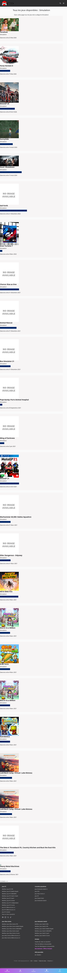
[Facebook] (3, 917)
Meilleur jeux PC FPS (7, 889)
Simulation (3, 34)
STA (14, 289)
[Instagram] (5, 917)
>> (7, 881)
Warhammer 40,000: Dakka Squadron (15, 517)
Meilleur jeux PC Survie (8, 905)
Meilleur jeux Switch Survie (42, 935)
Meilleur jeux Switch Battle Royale (44, 928)
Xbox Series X (4, 71)
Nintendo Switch (10, 109)
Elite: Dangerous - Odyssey (11, 555)
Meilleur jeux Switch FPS (41, 926)
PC (9, 71)
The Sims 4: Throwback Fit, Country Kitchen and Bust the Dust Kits (27, 847)
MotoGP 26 (4, 104)
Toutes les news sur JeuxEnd (42, 942)
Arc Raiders (38, 955)
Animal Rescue (6, 323)
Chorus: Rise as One (8, 284)
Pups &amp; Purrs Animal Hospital (14, 400)
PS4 (14, 172)
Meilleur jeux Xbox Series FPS (10, 924)
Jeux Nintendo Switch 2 (41, 889)
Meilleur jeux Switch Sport (42, 933)
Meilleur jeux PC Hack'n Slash (10, 896)
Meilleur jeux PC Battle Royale (10, 891)
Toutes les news (42, 961)
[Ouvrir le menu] (63, 3)
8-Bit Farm (4, 664)
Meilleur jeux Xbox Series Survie (11, 933)
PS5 (1, 109)
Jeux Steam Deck (39, 898)
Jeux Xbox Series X (40, 893)
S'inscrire (49, 961)
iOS (12, 597)
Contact (35, 961)
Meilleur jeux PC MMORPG (9, 893)
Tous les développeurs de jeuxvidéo (44, 946)
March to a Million (7, 628)
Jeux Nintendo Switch (40, 900)
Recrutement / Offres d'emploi (43, 948)
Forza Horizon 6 (6, 66)
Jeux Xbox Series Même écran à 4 (11, 938)
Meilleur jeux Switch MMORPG (43, 931)
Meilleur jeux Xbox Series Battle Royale (12, 926)
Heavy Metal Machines (9, 866)
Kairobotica (5, 736)
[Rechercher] (60, 3)
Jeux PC (37, 896)
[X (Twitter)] (8, 917)
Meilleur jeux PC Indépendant (10, 903)
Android (15, 597)
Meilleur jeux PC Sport (8, 898)
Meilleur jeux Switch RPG (41, 924)
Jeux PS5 (37, 891)
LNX (26, 210)
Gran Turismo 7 (6, 246)
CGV (31, 961)
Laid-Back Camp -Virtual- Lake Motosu (16, 773)
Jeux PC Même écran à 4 (8, 909)
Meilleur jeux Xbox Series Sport (10, 931)
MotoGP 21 (4, 478)
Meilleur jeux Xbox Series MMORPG (11, 928)
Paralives (4, 32)
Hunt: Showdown (7, 167)
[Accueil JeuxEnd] (7, 3)
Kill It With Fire (6, 591)
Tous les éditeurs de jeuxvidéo (43, 944)
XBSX (17, 289)
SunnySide (4, 139)
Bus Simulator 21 (7, 361)
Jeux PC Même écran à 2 (8, 907)
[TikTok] (10, 917)
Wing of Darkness (7, 438)
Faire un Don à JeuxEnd (8, 914)
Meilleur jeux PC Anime (8, 900)
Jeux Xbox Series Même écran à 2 (11, 935)
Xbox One (19, 172)
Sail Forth (4, 205)
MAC (23, 210)
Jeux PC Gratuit (6, 912)
